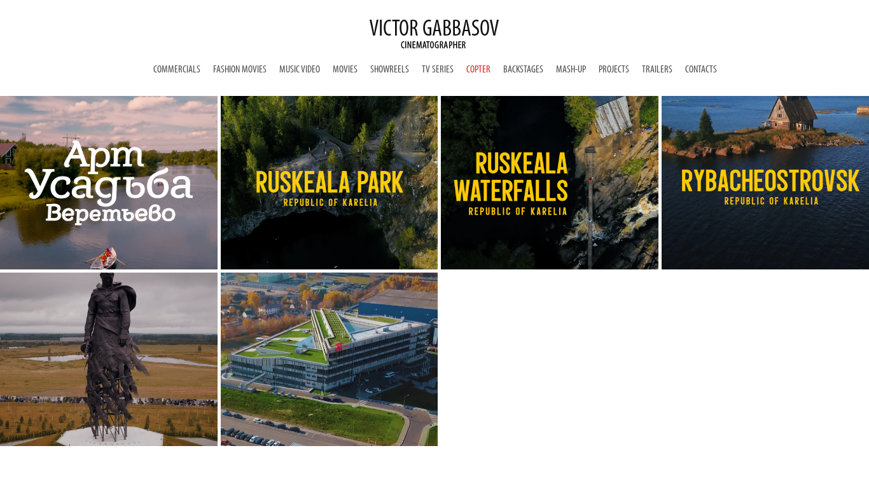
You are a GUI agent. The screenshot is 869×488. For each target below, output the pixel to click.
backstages (523, 70)
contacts (701, 70)
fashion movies (240, 70)
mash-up (571, 70)
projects (614, 70)
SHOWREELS (389, 70)
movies (345, 70)
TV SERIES (438, 70)
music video (299, 70)
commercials (176, 70)
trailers (657, 70)
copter (478, 70)
